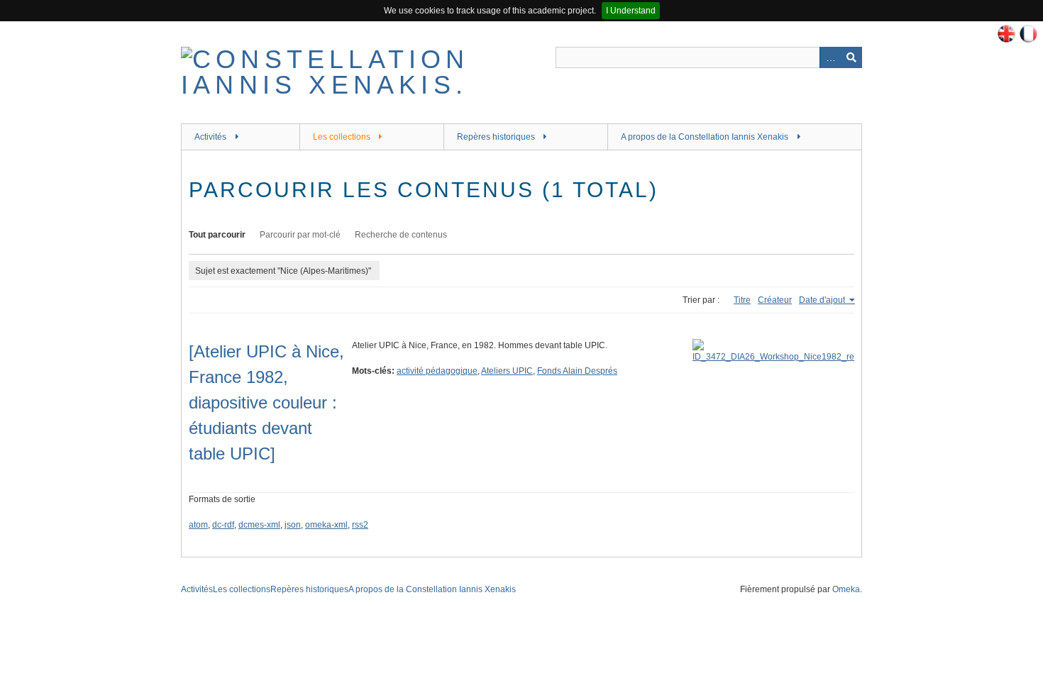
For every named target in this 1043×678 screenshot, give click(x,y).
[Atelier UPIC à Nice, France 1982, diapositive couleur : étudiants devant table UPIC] (266, 402)
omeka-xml (326, 525)
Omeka (846, 589)
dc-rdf (223, 525)
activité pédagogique (437, 371)
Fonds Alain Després (577, 371)
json (293, 525)
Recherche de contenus (401, 235)
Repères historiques (496, 137)
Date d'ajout (823, 300)
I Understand (631, 11)
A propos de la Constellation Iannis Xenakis (704, 137)
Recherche (851, 57)
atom (198, 525)
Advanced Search (830, 57)
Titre (742, 300)
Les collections (341, 137)
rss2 (360, 525)
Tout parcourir (217, 235)
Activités (210, 137)
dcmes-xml (259, 525)
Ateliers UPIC (507, 371)
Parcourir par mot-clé (300, 235)
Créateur (775, 300)
